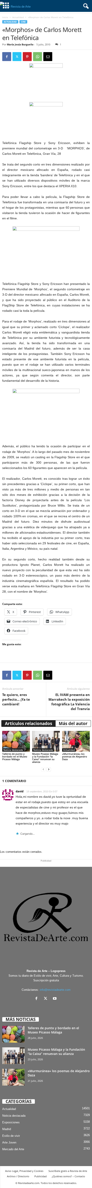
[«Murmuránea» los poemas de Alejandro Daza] (76, 741)
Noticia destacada (13, 749)
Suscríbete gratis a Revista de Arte (67, 1171)
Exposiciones (11, 1122)
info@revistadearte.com (55, 989)
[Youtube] (55, 999)
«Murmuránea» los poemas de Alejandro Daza (74, 756)
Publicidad (40, 1176)
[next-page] (48, 769)
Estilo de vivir (11, 1135)
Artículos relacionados (28, 723)
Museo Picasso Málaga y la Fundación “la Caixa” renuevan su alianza (45, 758)
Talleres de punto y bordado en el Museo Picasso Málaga (14, 756)
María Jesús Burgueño (20, 44)
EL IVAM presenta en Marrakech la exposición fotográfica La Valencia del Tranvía (69, 701)
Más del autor (73, 723)
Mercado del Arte (13, 1149)
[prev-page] (43, 769)
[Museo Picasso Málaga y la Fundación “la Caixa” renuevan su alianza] (46, 741)
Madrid (6, 1129)
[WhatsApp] (37, 56)
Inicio (5, 17)
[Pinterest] (27, 56)
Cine (23, 21)
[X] (46, 999)
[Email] (47, 56)
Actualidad (18, 17)
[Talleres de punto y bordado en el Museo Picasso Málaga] (16, 741)
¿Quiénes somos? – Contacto (68, 1176)
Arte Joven (9, 1142)
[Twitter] (17, 56)
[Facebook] (6, 56)
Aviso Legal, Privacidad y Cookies (24, 1171)
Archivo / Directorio (18, 1176)
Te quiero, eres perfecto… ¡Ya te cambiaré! (16, 699)
